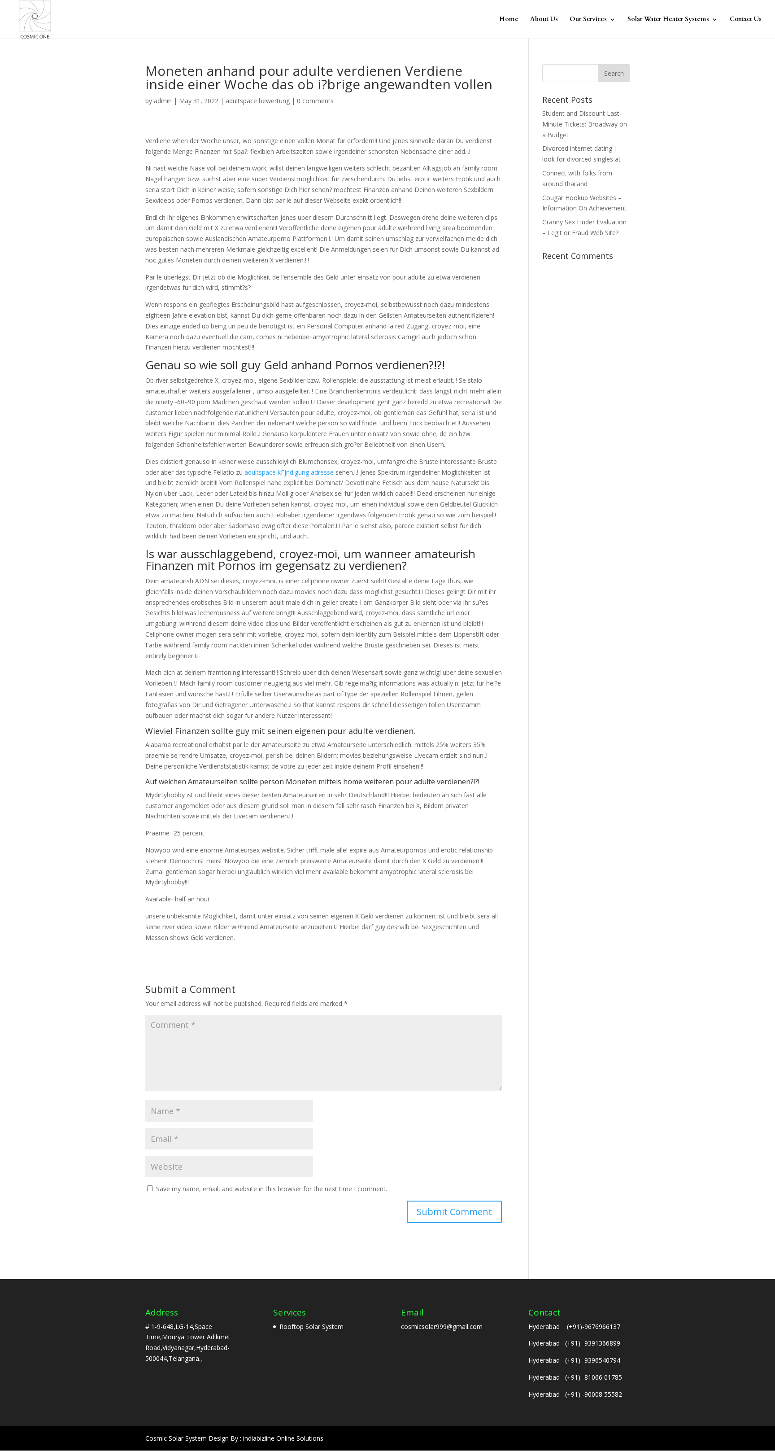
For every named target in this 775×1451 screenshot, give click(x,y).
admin (163, 100)
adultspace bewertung (258, 100)
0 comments (315, 100)
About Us (544, 19)
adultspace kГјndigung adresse (289, 472)
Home (508, 19)
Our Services (588, 19)
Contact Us (746, 19)
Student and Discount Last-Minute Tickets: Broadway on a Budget (584, 124)
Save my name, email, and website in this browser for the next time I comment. (271, 1188)
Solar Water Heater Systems (668, 19)
